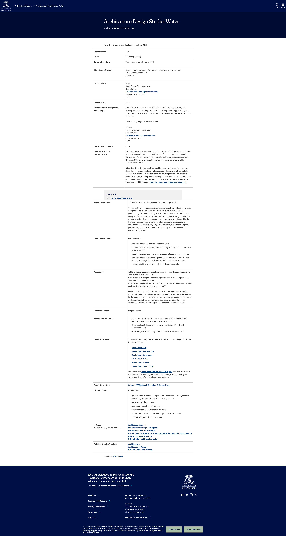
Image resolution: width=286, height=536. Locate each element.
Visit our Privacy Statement (152, 531)
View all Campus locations (136, 517)
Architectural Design (137, 447)
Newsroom (92, 512)
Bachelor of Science (140, 362)
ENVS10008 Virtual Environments (140, 135)
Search (277, 7)
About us (92, 495)
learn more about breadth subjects (156, 371)
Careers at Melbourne (97, 501)
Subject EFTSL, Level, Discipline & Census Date (149, 385)
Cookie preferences (193, 529)
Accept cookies (174, 529)
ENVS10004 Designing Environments (142, 91)
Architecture (134, 444)
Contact (91, 518)
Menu (283, 7)
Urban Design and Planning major (143, 439)
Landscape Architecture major (141, 430)
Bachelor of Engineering (142, 366)
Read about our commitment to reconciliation (108, 485)
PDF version (118, 456)
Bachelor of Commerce (142, 355)
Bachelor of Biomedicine (143, 351)
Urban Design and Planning (140, 449)
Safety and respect (96, 506)
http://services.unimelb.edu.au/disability (168, 182)
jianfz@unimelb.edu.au (122, 198)
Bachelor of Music (139, 358)
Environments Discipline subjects (143, 427)
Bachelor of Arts (139, 347)
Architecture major (136, 425)
